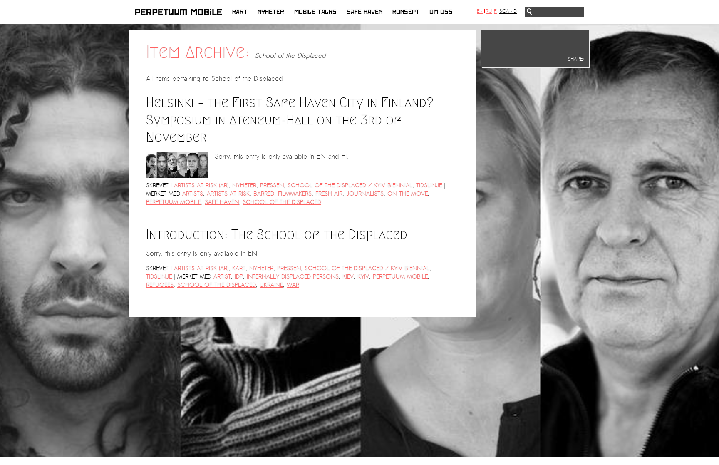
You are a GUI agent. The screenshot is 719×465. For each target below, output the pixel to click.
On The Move (407, 193)
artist (222, 276)
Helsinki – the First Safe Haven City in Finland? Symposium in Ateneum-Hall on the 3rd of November (290, 119)
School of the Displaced (282, 202)
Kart (240, 12)
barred (263, 193)
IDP (239, 276)
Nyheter (271, 12)
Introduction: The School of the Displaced (276, 234)
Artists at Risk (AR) (201, 185)
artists (192, 193)
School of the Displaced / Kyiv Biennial (350, 185)
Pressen (272, 185)
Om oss (441, 12)
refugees (160, 285)
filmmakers (295, 193)
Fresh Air (328, 193)
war (293, 285)
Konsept (405, 12)
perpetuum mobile (173, 202)
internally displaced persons (293, 276)
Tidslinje (429, 185)
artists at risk (228, 193)
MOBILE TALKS (315, 12)
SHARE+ (576, 59)
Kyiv (363, 276)
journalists (365, 193)
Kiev (348, 276)
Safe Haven (364, 12)
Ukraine (271, 285)
